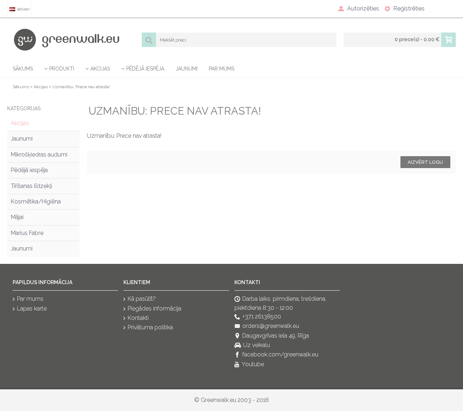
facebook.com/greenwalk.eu (280, 354)
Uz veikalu (256, 345)
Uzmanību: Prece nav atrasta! (81, 86)
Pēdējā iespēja (29, 170)
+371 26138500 (261, 316)
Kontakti (138, 317)
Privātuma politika (150, 327)
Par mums (30, 298)
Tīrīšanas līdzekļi (31, 186)
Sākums (21, 86)
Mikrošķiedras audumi (39, 154)
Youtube (253, 364)
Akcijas (41, 86)
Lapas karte (32, 308)
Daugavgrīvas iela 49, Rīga (275, 335)
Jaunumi (22, 138)
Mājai (17, 217)
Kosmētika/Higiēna (36, 201)
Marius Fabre (27, 233)
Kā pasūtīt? (142, 298)
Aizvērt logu (425, 162)
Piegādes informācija (154, 308)
